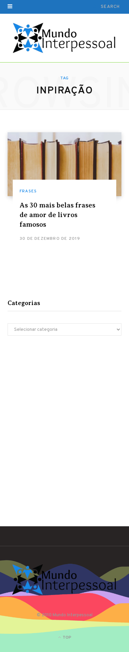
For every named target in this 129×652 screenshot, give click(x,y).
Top (66, 637)
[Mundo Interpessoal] (64, 38)
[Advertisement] (64, 417)
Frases (28, 191)
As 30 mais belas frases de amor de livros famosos (57, 214)
